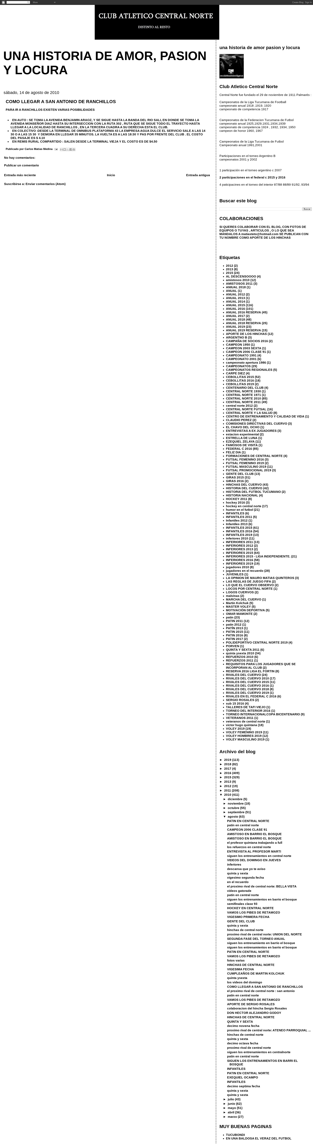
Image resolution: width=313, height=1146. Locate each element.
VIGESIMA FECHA (240, 969)
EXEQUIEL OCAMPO (242, 1077)
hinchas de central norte (245, 930)
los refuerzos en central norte (249, 847)
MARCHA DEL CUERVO (243, 599)
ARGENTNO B (236, 337)
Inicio (111, 175)
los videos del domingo (244, 982)
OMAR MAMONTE (239, 613)
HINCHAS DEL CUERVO (244, 484)
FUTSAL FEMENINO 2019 (245, 463)
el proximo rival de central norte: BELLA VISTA (262, 886)
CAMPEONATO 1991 (241, 355)
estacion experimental (242, 434)
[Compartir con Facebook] (70, 149)
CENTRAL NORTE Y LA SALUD (249, 413)
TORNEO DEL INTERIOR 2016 (248, 710)
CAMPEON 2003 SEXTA (243, 348)
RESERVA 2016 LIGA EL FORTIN (250, 671)
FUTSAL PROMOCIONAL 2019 (248, 470)
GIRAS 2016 (235, 481)
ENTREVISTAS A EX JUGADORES (251, 430)
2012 (229, 265)
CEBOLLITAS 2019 (240, 384)
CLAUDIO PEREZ (239, 420)
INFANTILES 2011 (239, 517)
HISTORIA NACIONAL (242, 495)
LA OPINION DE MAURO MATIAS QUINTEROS (260, 578)
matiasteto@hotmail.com (259, 234)
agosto (233, 816)
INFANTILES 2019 (239, 535)
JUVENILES (235, 574)
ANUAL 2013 (235, 298)
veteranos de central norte (245, 721)
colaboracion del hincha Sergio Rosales (257, 1008)
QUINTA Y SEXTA (240, 1021)
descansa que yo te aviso (246, 869)
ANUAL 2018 (235, 319)
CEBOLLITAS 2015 (240, 377)
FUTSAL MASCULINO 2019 (246, 466)
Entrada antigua (198, 175)
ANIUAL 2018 (236, 287)
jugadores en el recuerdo (244, 570)
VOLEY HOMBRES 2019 (244, 736)
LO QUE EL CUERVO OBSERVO (250, 585)
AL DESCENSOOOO (241, 276)
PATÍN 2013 (234, 628)
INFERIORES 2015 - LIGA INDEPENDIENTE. (258, 556)
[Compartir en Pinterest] (73, 149)
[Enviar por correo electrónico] (61, 149)
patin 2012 (233, 624)
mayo (232, 1108)
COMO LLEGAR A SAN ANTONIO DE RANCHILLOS (265, 986)
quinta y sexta (237, 873)
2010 (228, 794)
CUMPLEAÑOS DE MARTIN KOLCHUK (255, 973)
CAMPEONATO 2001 (241, 359)
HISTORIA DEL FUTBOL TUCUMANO (253, 491)
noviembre (236, 803)
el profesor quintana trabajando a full (254, 842)
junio (232, 1103)
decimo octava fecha (242, 1043)
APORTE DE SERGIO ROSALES (251, 1004)
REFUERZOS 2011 (239, 660)
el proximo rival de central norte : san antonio (261, 991)
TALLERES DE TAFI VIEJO (246, 707)
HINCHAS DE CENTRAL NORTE (251, 965)
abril (231, 1112)
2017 (228, 768)
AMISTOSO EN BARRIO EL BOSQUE (254, 834)
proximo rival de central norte (249, 1047)
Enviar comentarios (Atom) (46, 184)
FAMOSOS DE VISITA (242, 445)
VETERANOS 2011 (239, 718)
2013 (229, 269)
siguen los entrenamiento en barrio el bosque (261, 943)
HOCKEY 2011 (236, 499)
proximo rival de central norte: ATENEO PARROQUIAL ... (269, 1030)
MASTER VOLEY (238, 606)
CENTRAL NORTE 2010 (243, 398)
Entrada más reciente (20, 175)
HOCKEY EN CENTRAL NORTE (250, 908)
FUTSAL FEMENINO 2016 (245, 459)
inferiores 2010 (237, 538)
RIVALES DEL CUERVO (243, 675)
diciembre (235, 799)
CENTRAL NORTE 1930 (243, 391)
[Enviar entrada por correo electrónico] (55, 148)
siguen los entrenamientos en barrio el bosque (262, 899)
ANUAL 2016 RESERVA (243, 312)
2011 (228, 790)
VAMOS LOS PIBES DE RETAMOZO (253, 912)
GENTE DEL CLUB (240, 474)
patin (229, 617)
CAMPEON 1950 (238, 344)
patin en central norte (243, 825)
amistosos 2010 (238, 280)
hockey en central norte (243, 506)
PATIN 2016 (234, 635)
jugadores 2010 (237, 567)
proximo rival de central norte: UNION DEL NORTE (264, 934)
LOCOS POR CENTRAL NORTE (249, 588)
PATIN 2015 (234, 631)
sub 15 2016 (235, 703)
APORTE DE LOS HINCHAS (246, 334)
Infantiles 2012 (237, 520)
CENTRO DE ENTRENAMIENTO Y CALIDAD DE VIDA (265, 416)
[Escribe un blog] (64, 149)
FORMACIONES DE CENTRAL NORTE (254, 456)
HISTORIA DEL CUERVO (244, 488)
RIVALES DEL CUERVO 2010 (247, 678)
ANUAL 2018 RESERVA (243, 323)
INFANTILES (235, 513)
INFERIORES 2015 (239, 552)
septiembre (236, 812)
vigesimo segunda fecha (245, 877)
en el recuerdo (238, 882)
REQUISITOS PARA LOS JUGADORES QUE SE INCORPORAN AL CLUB (261, 665)
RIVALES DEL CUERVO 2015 (247, 682)
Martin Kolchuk (237, 603)
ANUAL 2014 (235, 301)
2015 (229, 273)
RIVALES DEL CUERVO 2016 (247, 685)
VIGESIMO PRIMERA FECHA (248, 917)
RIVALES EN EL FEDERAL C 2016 (251, 696)
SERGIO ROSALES (240, 700)
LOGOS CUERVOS (240, 592)
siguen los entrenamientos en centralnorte (259, 1052)
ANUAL (231, 290)
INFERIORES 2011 (239, 542)
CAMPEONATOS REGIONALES (249, 369)
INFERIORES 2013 (239, 549)
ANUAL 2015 (235, 305)
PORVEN (232, 646)
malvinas (232, 596)
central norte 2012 (239, 405)
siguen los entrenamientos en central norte (259, 856)
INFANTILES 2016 (239, 531)
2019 (228, 759)
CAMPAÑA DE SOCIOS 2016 (247, 341)
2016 (228, 773)
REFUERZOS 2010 (239, 657)
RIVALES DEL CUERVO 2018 (247, 689)
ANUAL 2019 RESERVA (243, 330)
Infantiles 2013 (237, 524)
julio (231, 1099)
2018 (228, 764)
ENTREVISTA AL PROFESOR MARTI (254, 851)
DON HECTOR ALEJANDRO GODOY (254, 1013)
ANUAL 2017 (235, 316)
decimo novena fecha (243, 1026)
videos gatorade (239, 890)
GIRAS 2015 (235, 477)
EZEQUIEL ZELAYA (240, 441)
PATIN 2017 (234, 639)
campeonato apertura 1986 (246, 362)
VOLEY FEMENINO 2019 (244, 732)
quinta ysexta (237, 978)
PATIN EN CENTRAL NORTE (248, 821)
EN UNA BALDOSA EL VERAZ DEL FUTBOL (258, 1138)
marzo (233, 1116)
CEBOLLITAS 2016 (240, 380)
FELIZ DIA (233, 452)
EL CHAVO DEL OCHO (243, 427)
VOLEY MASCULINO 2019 (245, 739)
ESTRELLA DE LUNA (241, 438)
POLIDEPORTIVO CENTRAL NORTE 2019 (257, 642)
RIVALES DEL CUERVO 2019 (247, 692)
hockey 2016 (235, 502)
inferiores (234, 864)
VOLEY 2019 (235, 728)
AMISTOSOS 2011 (239, 283)
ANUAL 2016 (235, 308)
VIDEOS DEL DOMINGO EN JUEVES (254, 860)
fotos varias (236, 960)
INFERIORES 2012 (239, 545)
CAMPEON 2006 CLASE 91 (246, 352)
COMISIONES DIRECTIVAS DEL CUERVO (256, 423)
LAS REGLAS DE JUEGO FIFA (248, 581)
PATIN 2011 (234, 621)
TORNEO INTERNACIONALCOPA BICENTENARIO (263, 714)
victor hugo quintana (241, 725)
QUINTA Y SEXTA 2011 (243, 649)
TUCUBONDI (235, 1135)
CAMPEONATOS (238, 366)
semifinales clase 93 (242, 904)
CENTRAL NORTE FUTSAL (246, 409)
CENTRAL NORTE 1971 (243, 395)
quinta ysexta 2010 (240, 653)
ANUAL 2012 (235, 294)
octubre (234, 808)
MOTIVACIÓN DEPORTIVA (245, 610)
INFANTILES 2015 (239, 527)
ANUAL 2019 (235, 326)
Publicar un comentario (21, 165)
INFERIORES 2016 (239, 560)
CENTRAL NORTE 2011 (243, 402)
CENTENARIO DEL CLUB (245, 387)
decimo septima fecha (243, 1086)
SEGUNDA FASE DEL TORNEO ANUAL (256, 938)
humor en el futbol (239, 509)
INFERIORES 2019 (239, 563)
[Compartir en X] (67, 149)
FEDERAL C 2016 (239, 448)
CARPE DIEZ (235, 373)
